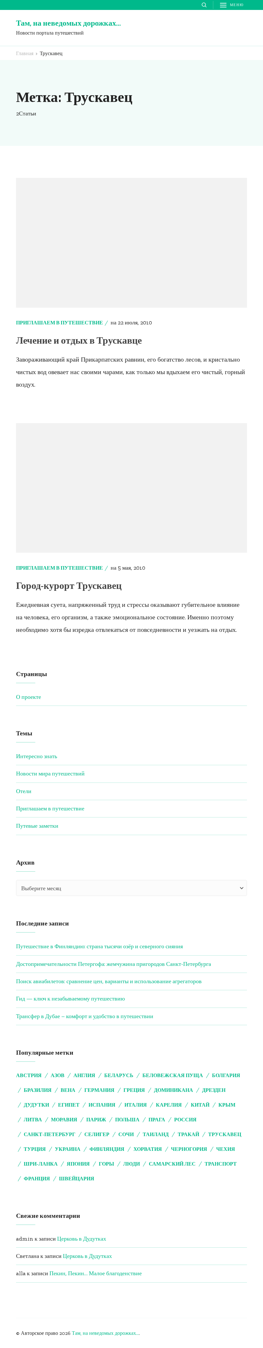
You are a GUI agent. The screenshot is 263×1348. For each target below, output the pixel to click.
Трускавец (224, 1134)
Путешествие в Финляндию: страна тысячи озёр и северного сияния (99, 946)
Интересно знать (36, 756)
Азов (57, 1075)
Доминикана (173, 1090)
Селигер (96, 1134)
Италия (135, 1105)
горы (106, 1164)
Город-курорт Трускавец (69, 585)
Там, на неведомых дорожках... (105, 1333)
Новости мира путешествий (50, 773)
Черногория (189, 1149)
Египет (69, 1105)
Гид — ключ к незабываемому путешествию (70, 998)
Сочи (126, 1134)
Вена (68, 1090)
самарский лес (172, 1164)
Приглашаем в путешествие (59, 323)
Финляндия (106, 1149)
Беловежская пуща (172, 1075)
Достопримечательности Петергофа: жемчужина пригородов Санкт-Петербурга (113, 963)
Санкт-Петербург (49, 1134)
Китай (200, 1105)
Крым (226, 1105)
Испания (102, 1105)
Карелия (169, 1105)
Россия (185, 1120)
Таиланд (156, 1134)
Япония (78, 1164)
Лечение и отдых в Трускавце (79, 340)
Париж (96, 1120)
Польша (127, 1120)
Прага (156, 1120)
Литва (33, 1120)
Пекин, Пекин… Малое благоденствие (95, 1273)
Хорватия (147, 1149)
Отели (23, 791)
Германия (99, 1090)
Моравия (64, 1120)
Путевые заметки (37, 825)
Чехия (225, 1149)
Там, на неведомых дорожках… (68, 23)
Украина (68, 1149)
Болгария (226, 1075)
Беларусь (118, 1075)
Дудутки (36, 1105)
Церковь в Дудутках (81, 1238)
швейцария (76, 1179)
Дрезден (213, 1090)
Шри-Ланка (41, 1164)
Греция (134, 1090)
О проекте (28, 696)
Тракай (188, 1134)
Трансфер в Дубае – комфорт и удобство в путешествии (84, 1016)
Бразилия (38, 1090)
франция (37, 1179)
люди (131, 1164)
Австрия (29, 1075)
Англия (84, 1075)
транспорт (221, 1164)
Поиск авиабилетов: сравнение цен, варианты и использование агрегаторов (109, 981)
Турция (35, 1149)
